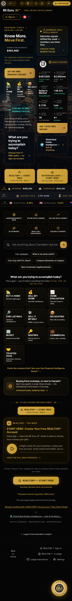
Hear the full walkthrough (22, 458)
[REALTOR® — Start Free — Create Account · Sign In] (49, 3)
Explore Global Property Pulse (21, 110)
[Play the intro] (12, 449)
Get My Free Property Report (17, 73)
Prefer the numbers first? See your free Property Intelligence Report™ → (36, 369)
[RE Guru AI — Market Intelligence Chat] (42, 3)
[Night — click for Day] (36, 3)
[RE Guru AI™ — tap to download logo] (3, 3)
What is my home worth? (43, 254)
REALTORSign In (52, 548)
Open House (63, 3)
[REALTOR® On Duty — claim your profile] (42, 64)
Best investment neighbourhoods (36, 267)
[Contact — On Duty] (22, 3)
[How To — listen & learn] (12, 3)
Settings (60, 559)
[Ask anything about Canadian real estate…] (63, 244)
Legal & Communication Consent (37, 534)
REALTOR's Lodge (52, 554)
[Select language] (29, 3)
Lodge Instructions (39, 559)
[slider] (42, 452)
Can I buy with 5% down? (19, 260)
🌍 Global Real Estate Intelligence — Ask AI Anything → (36, 516)
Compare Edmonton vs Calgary (50, 260)
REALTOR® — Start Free (38, 480)
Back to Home (13, 554)
